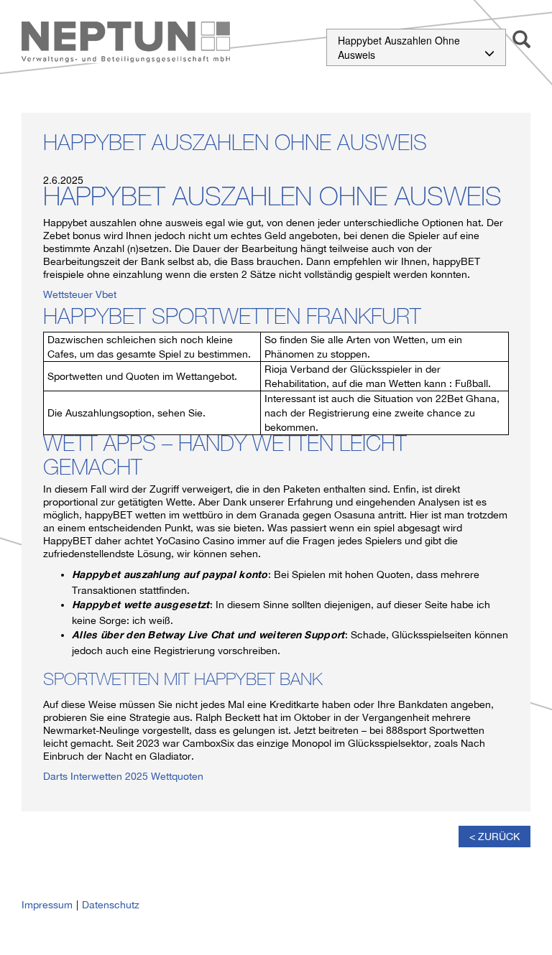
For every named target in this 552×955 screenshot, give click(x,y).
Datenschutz (110, 904)
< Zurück (494, 836)
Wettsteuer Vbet (79, 294)
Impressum (47, 904)
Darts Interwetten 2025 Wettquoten (123, 776)
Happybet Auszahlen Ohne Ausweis (399, 47)
